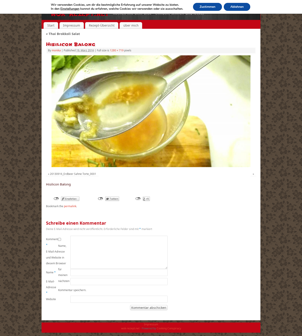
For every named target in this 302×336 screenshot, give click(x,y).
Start (50, 25)
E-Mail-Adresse (51, 287)
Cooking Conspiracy (169, 328)
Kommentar (52, 242)
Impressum (71, 25)
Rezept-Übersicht (102, 25)
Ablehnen (237, 7)
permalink (70, 206)
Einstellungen (69, 9)
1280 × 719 (117, 50)
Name (51, 272)
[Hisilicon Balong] (151, 111)
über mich (131, 25)
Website (51, 299)
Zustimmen (207, 7)
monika (56, 50)
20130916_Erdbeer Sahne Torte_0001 (73, 174)
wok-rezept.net (130, 328)
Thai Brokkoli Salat (63, 33)
